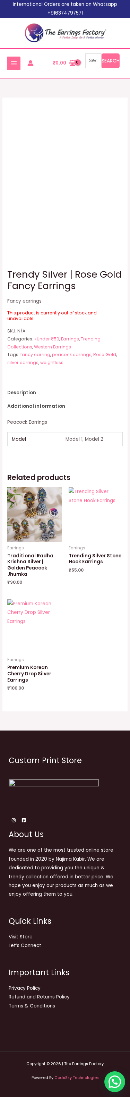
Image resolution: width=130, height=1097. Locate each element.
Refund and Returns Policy (39, 997)
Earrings (70, 339)
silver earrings (22, 362)
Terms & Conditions (32, 1006)
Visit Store (21, 937)
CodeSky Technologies (76, 1077)
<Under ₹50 (46, 339)
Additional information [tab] (36, 406)
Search (111, 60)
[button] (114, 1081)
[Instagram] (14, 820)
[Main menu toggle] (13, 63)
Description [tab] (21, 392)
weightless (51, 362)
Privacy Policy (25, 988)
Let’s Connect (25, 945)
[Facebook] (24, 820)
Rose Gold (104, 354)
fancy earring (35, 354)
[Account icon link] (30, 63)
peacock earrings (72, 354)
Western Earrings (52, 347)
